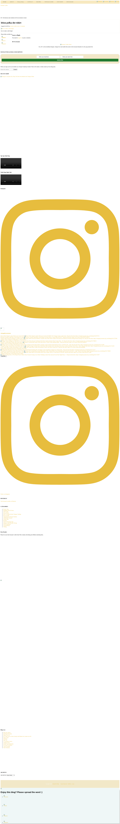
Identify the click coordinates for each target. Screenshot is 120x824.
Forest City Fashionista (8, 743)
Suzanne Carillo (4, 5)
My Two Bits (6, 515)
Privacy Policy (20, 1)
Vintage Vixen (6, 742)
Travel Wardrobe (7, 524)
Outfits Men (6, 519)
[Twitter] (117, 1)
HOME (4, 1)
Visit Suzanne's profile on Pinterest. (8, 501)
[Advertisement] (12, 560)
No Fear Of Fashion (7, 745)
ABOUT (12, 1)
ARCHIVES (3, 775)
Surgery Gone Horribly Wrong (10, 523)
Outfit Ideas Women (7, 518)
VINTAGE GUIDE (49, 1)
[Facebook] (106, 1)
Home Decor (6, 513)
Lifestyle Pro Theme (55, 783)
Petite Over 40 (6, 735)
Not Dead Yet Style (7, 733)
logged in (20, 37)
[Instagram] (99, 1)
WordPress (69, 783)
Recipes (5, 520)
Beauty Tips (6, 509)
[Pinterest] (111, 1)
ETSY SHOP (60, 1)
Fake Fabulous (6, 747)
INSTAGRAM (70, 1)
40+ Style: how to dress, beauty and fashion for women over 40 (17, 736)
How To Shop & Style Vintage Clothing (12, 514)
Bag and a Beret (6, 732)
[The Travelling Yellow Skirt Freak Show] (1, 580)
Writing (5, 526)
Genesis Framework (63, 783)
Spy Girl (5, 740)
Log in (73, 783)
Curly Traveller (6, 746)
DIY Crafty (5, 511)
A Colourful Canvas (7, 741)
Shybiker (5, 738)
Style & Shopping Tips (8, 521)
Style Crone (6, 737)
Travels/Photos (6, 525)
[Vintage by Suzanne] (17, 76)
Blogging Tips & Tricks (8, 510)
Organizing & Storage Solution (10, 516)
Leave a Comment (21, 26)
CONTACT (30, 1)
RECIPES (38, 1)
